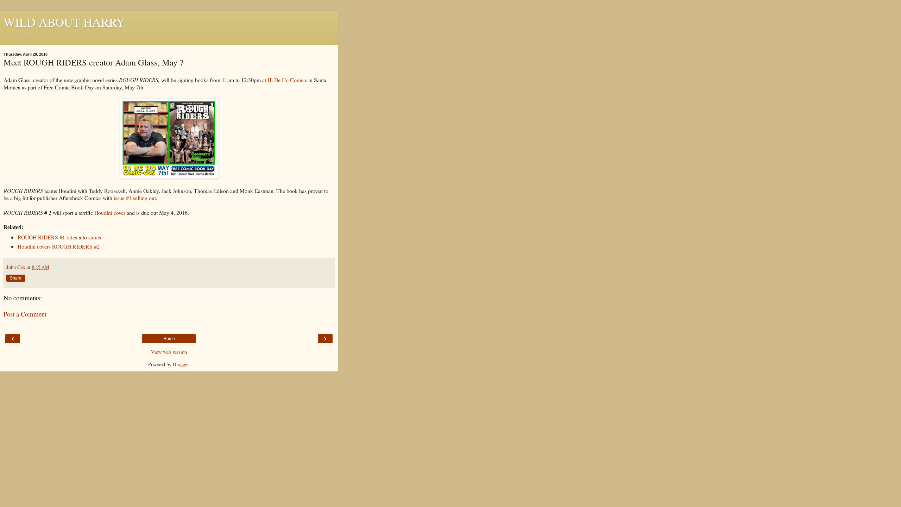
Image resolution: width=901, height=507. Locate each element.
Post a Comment (25, 313)
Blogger (181, 364)
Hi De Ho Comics (287, 79)
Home (169, 338)
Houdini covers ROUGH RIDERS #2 (59, 246)
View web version (169, 352)
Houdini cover (109, 212)
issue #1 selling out (135, 197)
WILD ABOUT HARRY (64, 22)
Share (15, 278)
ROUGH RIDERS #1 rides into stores (59, 237)
